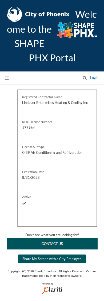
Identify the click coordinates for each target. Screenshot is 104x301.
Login (94, 77)
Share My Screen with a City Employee (52, 259)
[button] (85, 77)
